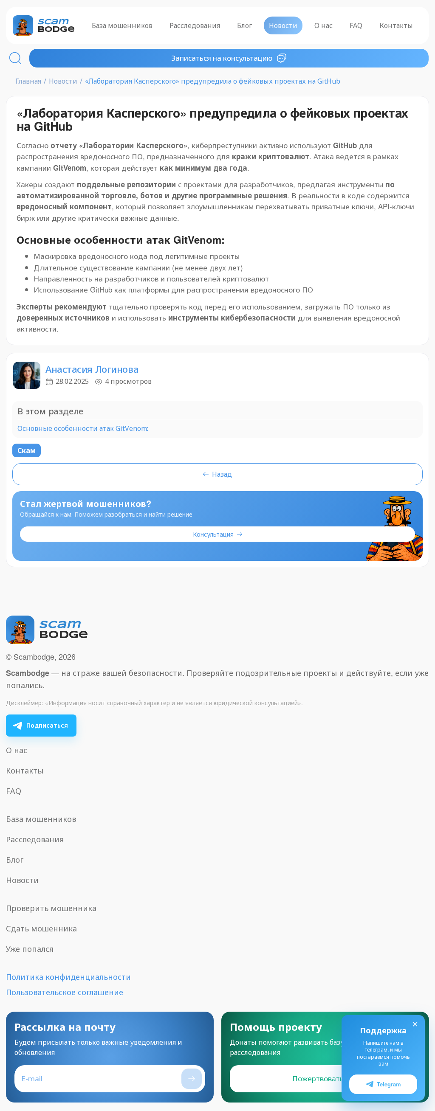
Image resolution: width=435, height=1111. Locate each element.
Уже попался (30, 949)
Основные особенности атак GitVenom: (82, 429)
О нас (323, 25)
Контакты (396, 25)
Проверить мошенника (51, 908)
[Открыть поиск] (15, 58)
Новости (283, 25)
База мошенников (122, 25)
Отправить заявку (191, 1079)
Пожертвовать (318, 1078)
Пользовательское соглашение (64, 992)
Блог (244, 25)
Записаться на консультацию (221, 58)
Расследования (194, 25)
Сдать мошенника (41, 928)
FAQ (356, 25)
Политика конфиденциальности (68, 977)
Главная (28, 81)
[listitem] (41, 725)
